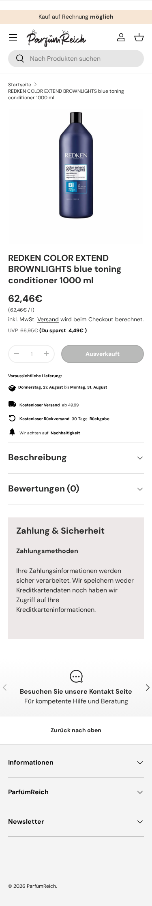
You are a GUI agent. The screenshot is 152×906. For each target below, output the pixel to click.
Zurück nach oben (76, 730)
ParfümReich (41, 886)
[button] (139, 37)
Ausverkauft (103, 353)
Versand (48, 319)
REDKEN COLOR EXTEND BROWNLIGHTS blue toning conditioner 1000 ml (66, 94)
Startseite (19, 84)
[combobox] (76, 58)
